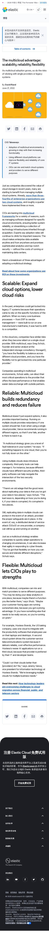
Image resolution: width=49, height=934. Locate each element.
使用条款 (13, 892)
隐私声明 (22, 892)
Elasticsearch (30, 766)
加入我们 (9, 816)
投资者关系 (9, 838)
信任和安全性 (10, 831)
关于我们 (9, 808)
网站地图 (30, 892)
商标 (7, 892)
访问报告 (43, 3)
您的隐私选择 (22, 923)
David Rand (10, 85)
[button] (43, 35)
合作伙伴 (9, 823)
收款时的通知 (10, 923)
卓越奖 (8, 846)
